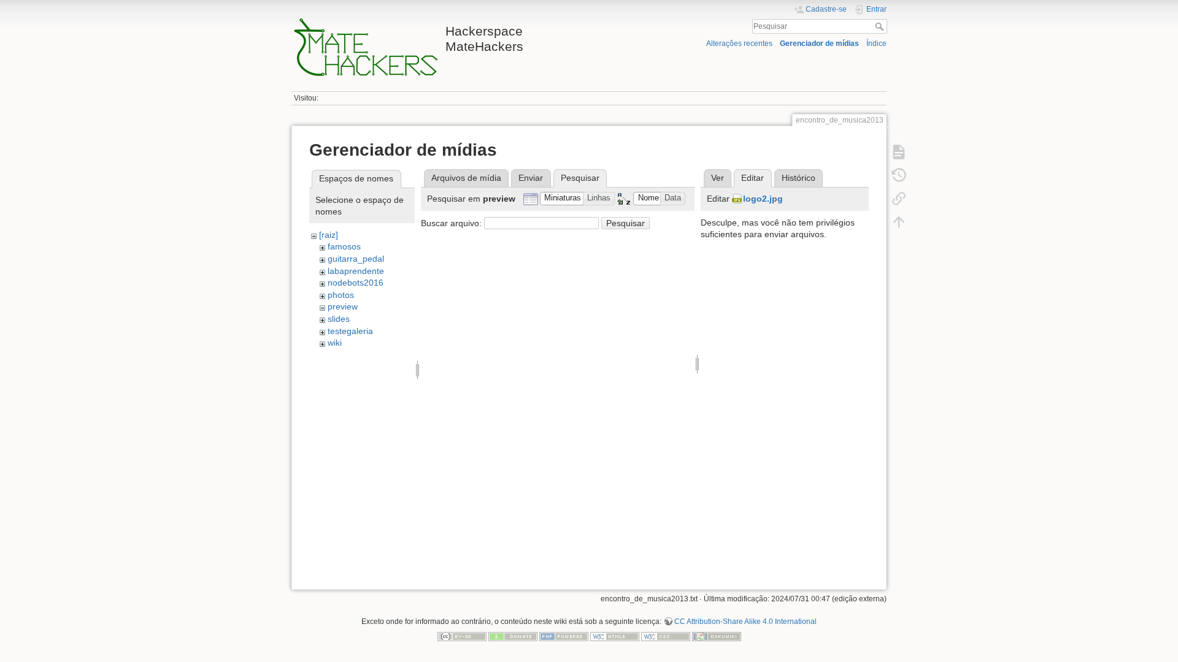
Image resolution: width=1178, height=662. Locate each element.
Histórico (798, 178)
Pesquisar (881, 26)
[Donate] (512, 635)
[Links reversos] (899, 198)
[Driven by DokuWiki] (716, 635)
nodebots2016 (355, 282)
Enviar (530, 178)
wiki (335, 343)
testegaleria (350, 331)
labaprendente (356, 271)
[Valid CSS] (665, 635)
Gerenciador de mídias (819, 43)
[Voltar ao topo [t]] (899, 222)
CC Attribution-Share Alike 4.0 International (745, 621)
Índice (876, 43)
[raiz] (328, 235)
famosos (344, 246)
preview (343, 306)
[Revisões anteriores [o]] (899, 175)
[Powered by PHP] (563, 635)
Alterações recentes (739, 43)
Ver (717, 178)
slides (339, 319)
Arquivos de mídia (466, 178)
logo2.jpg (763, 199)
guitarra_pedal (356, 259)
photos (341, 295)
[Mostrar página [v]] (899, 152)
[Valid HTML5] (614, 635)
